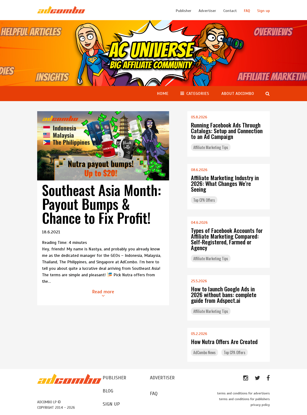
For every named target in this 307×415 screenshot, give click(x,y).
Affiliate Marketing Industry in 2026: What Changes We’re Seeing (225, 183)
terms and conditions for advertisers (243, 393)
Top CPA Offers (204, 200)
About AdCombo (237, 93)
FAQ (247, 10)
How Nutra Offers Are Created (224, 341)
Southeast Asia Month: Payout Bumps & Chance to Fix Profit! (101, 203)
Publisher (183, 10)
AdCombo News (204, 352)
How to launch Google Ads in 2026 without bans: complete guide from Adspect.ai (223, 294)
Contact (230, 10)
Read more (103, 292)
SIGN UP (111, 404)
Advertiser (207, 10)
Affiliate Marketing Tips (210, 147)
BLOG (108, 391)
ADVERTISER (162, 378)
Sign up (263, 10)
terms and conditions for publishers (244, 399)
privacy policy (260, 405)
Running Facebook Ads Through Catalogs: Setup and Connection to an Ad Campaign (227, 131)
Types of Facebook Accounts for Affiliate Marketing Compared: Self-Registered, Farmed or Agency (227, 239)
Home (162, 93)
